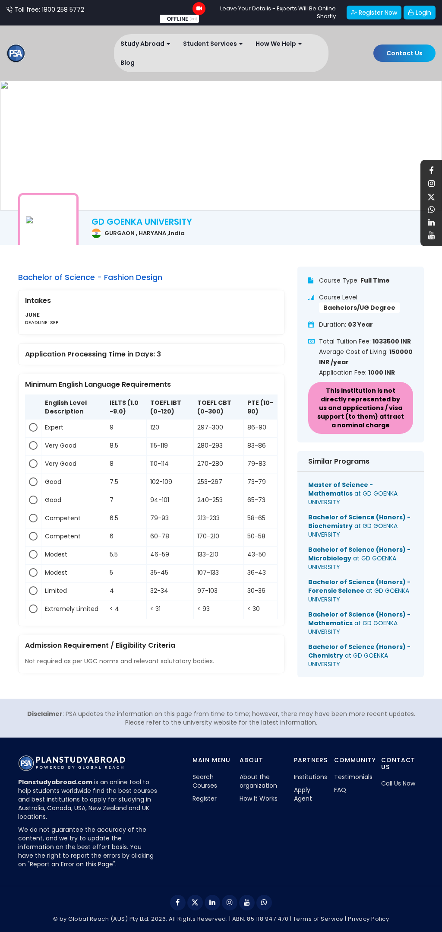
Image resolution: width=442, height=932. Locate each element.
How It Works (259, 798)
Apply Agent (303, 794)
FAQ (340, 790)
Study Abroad (143, 43)
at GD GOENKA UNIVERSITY (353, 493)
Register (205, 798)
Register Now (377, 12)
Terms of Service (318, 919)
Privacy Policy (368, 919)
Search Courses (205, 781)
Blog (127, 62)
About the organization (258, 781)
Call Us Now (398, 783)
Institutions (310, 777)
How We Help (276, 43)
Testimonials (353, 777)
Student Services (210, 43)
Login (422, 12)
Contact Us (404, 53)
